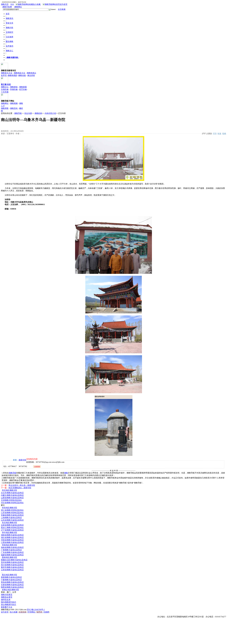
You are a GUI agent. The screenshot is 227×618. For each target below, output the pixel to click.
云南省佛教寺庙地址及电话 (12, 570)
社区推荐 (9, 37)
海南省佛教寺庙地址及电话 (12, 547)
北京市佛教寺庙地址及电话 (12, 493)
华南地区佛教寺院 (9, 545)
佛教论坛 (5, 87)
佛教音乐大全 (6, 73)
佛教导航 (18, 113)
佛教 (66, 473)
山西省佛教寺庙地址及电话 (12, 498)
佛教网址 (18, 7)
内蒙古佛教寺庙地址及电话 (12, 495)
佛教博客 (5, 108)
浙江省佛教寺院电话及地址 (12, 510)
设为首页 (63, 4)
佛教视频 (14, 103)
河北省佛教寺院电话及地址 (12, 503)
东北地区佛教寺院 (9, 523)
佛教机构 (38, 113)
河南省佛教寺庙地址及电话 (12, 540)
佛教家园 (23, 87)
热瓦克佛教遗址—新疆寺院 (20, 488)
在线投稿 (37, 466)
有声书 (4, 75)
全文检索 (61, 9)
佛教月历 (5, 4)
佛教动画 (22, 75)
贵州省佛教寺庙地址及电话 (12, 562)
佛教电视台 (31, 73)
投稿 (224, 134)
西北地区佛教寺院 (9, 575)
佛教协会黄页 (6, 597)
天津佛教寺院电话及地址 (11, 500)
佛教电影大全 (19, 73)
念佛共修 (5, 89)
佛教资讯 (9, 18)
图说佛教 (9, 41)
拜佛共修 (14, 89)
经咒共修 (23, 89)
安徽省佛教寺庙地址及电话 (12, 515)
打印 (215, 134)
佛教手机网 (7, 7)
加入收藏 (37, 4)
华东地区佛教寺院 (9, 508)
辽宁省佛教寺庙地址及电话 (12, 530)
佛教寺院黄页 (6, 595)
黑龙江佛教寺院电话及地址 (12, 528)
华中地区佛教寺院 (9, 532)
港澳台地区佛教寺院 (10, 590)
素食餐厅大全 (6, 607)
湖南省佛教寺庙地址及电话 (12, 535)
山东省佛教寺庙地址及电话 (12, 520)
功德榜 (46, 612)
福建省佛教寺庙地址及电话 (12, 555)
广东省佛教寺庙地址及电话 (12, 552)
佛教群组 (14, 87)
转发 (219, 134)
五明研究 (9, 32)
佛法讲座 (31, 75)
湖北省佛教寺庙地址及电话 (12, 537)
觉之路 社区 (6, 84)
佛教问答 (9, 28)
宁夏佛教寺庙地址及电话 (11, 580)
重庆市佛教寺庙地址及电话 (12, 567)
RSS (12, 4)
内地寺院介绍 (50, 113)
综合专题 (28, 113)
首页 (7, 14)
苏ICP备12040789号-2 (36, 610)
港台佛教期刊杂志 (8, 605)
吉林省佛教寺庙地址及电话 (12, 525)
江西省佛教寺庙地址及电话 (12, 542)
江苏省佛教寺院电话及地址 (12, 513)
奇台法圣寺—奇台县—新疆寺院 (22, 485)
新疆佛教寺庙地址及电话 (11, 577)
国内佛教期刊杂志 (8, 602)
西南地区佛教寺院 (9, 557)
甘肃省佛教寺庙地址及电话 (12, 585)
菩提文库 (9, 23)
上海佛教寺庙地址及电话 (11, 518)
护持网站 (32, 612)
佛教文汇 (9, 51)
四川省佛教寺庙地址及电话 (12, 565)
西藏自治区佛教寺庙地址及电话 (14, 560)
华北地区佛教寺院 (9, 490)
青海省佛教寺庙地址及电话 (12, 582)
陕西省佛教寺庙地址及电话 (12, 587)
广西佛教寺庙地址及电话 (11, 550)
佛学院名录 (5, 600)
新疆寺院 (22, 460)
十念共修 (5, 92)
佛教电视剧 (12, 75)
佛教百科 (14, 108)
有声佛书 (9, 46)
